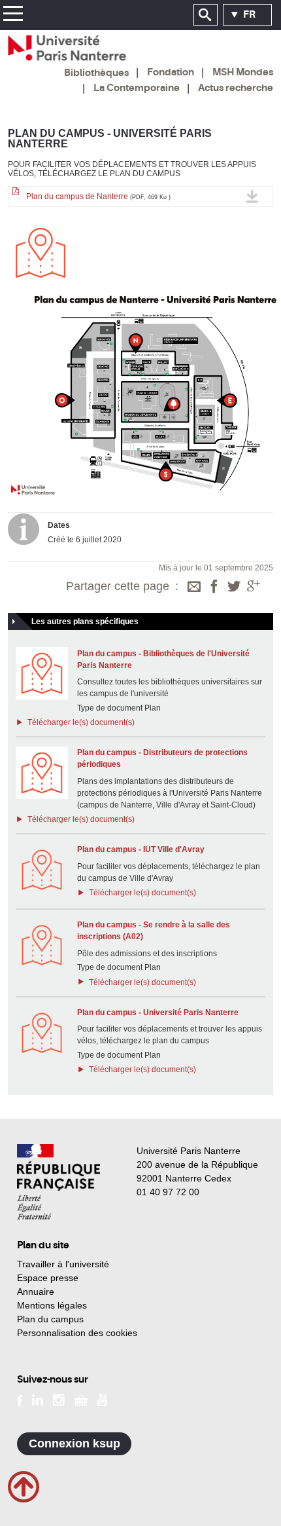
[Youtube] (102, 1399)
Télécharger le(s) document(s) (79, 722)
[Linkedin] (37, 1399)
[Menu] (12, 15)
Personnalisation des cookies (77, 1333)
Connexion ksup (74, 1443)
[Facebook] (214, 587)
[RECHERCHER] (205, 15)
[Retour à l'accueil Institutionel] (58, 1181)
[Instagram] (58, 1399)
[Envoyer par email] (194, 587)
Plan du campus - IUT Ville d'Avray (141, 849)
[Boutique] (81, 1399)
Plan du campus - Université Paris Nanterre (158, 1012)
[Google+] (253, 587)
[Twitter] (233, 587)
